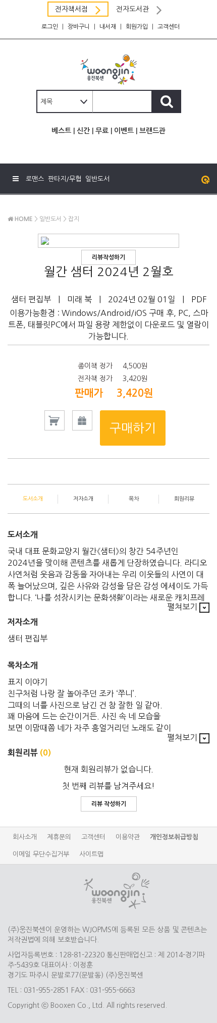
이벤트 (124, 130)
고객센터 (168, 27)
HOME (23, 219)
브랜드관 (152, 130)
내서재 (107, 27)
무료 (101, 130)
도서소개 (33, 499)
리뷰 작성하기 (108, 804)
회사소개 (25, 837)
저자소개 (83, 499)
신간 (83, 130)
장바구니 (79, 27)
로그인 (49, 27)
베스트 (61, 130)
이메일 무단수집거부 (41, 854)
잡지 (73, 219)
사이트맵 (91, 854)
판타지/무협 (64, 179)
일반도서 (97, 179)
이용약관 (128, 837)
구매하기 (133, 428)
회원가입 (137, 27)
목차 (134, 499)
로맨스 (35, 179)
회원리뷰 (184, 499)
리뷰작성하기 (108, 257)
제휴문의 (59, 837)
